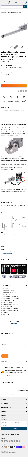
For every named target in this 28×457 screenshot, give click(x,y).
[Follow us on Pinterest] (10, 441)
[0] (25, 3)
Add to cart (14, 85)
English (16, 434)
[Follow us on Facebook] (2, 441)
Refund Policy (4, 361)
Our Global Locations (5, 434)
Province (3, 341)
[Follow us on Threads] (19, 441)
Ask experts (17, 101)
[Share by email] (26, 91)
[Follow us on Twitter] (5, 441)
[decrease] (7, 81)
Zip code (3, 347)
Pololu (3, 59)
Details (4, 101)
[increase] (15, 81)
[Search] (25, 6)
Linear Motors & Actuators (17, 11)
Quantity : (3, 81)
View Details (10, 101)
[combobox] (12, 6)
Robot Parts (10, 11)
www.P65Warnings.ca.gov (10, 375)
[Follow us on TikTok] (14, 441)
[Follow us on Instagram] (7, 441)
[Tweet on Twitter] (23, 91)
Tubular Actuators (3, 12)
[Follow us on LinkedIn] (17, 441)
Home (2, 11)
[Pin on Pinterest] (21, 91)
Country (3, 336)
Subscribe (14, 428)
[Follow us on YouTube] (12, 441)
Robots (5, 11)
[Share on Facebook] (18, 91)
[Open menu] (2, 2)
